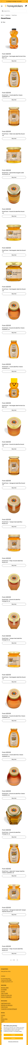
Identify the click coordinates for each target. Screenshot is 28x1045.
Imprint (2, 1021)
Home (2, 15)
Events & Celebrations (6, 997)
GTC (2, 1017)
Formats (3, 991)
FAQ (2, 1022)
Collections (7, 15)
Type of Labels (4, 993)
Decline (13, 1038)
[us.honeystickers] (14, 6)
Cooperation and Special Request (9, 1009)
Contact (3, 1015)
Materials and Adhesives (6, 1005)
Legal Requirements (5, 1003)
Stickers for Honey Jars (6, 995)
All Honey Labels (4, 987)
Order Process (4, 1007)
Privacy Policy (18, 1031)
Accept (13, 1035)
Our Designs (4, 989)
